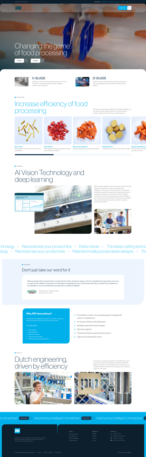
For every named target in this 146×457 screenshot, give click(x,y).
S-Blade (94, 433)
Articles (39, 452)
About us (94, 438)
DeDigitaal (128, 452)
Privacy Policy (58, 452)
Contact (94, 440)
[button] (129, 1)
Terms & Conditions (48, 452)
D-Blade (94, 436)
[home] (18, 7)
